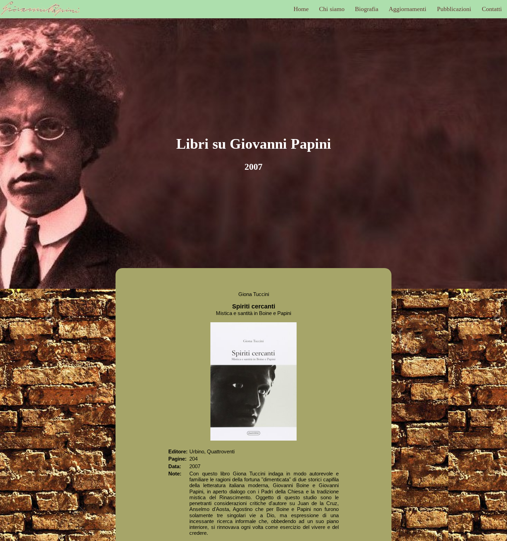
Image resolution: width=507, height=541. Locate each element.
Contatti (492, 9)
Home (301, 9)
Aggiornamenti (407, 9)
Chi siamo (332, 9)
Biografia (366, 9)
